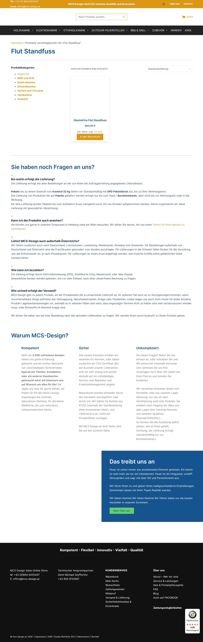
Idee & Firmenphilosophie (168, 585)
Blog (156, 593)
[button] (101, 177)
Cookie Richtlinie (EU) (64, 636)
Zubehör (158, 30)
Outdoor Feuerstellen (108, 30)
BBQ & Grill (138, 30)
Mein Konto (112, 581)
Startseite (17, 42)
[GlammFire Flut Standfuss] (90, 95)
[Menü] (198, 611)
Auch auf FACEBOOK (165, 597)
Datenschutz (83, 636)
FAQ (155, 589)
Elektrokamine (46, 30)
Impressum (40, 636)
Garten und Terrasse (30, 90)
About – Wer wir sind (165, 576)
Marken (176, 30)
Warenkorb (111, 576)
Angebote (23, 74)
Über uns (175, 4)
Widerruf (110, 593)
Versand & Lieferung (117, 597)
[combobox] (98, 17)
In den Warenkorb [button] (90, 136)
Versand (98, 131)
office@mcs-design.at (28, 6)
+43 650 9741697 (68, 578)
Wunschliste (112, 585)
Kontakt (188, 4)
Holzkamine (21, 30)
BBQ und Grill (25, 78)
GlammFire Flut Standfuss (90, 120)
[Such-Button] (124, 17)
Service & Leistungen (165, 581)
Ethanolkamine (74, 30)
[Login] (164, 4)
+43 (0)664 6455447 (26, 574)
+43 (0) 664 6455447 (26, 1)
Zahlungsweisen (114, 589)
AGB (50, 636)
